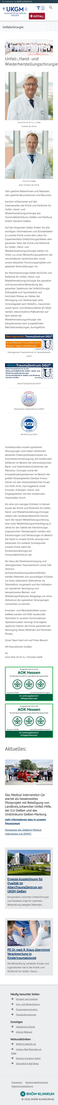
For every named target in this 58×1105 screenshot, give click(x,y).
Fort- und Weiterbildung (28, 1004)
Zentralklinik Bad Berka (27, 1063)
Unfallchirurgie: (13, 27)
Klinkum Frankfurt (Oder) (28, 1058)
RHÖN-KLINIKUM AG (26, 1044)
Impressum (17, 1082)
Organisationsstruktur (27, 1009)
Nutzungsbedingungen (36, 1082)
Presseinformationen (26, 1014)
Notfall (39, 16)
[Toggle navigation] (50, 8)
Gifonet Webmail (24, 1031)
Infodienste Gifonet (25, 1026)
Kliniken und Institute (27, 999)
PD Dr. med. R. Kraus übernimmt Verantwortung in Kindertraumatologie (28, 954)
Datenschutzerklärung (22, 1086)
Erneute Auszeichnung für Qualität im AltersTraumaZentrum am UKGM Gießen (25, 885)
